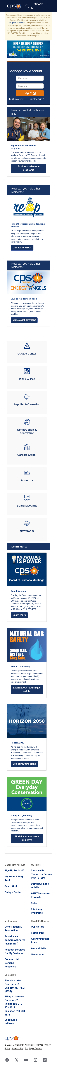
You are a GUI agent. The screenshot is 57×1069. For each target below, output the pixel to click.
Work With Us (38, 948)
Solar (34, 903)
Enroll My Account (16, 99)
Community (37, 932)
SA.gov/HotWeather (17, 23)
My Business (11, 921)
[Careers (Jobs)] (27, 453)
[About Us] (27, 478)
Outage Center (13, 892)
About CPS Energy (40, 921)
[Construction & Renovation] (27, 429)
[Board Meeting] (27, 587)
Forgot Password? (36, 99)
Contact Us (10, 975)
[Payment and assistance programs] (28, 147)
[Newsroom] (27, 529)
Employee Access (33, 1048)
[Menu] (50, 6)
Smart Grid (11, 886)
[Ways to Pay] (27, 377)
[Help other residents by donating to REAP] (28, 224)
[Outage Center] (27, 352)
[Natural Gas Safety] (27, 663)
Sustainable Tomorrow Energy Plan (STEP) (41, 874)
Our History (37, 926)
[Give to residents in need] (28, 298)
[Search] (27, 6)
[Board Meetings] (27, 504)
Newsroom (37, 954)
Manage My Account (15, 865)
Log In (28, 93)
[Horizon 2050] (27, 737)
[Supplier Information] (27, 402)
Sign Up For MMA (14, 870)
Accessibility (17, 1048)
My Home (36, 865)
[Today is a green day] (27, 812)
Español (37, 6)
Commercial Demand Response (12, 963)
